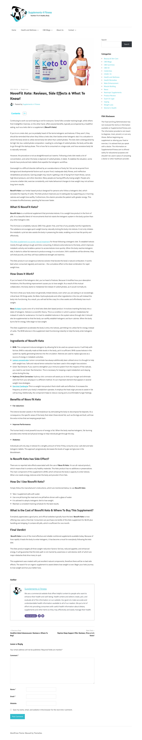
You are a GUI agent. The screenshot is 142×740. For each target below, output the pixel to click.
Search (104, 39)
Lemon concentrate (20, 360)
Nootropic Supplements (113, 92)
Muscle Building (110, 86)
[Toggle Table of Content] (23, 113)
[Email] (42, 615)
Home (14, 30)
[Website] (39, 615)
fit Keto (17, 308)
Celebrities (108, 71)
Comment (14, 655)
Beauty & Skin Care (111, 58)
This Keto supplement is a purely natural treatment (30, 241)
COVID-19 (107, 74)
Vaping (106, 101)
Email (13, 696)
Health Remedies (110, 80)
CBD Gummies (109, 64)
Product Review (110, 95)
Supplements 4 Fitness (31, 104)
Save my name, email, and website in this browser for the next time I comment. (42, 709)
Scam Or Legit (109, 98)
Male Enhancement (111, 83)
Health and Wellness (28, 30)
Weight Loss (24, 89)
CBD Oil (106, 67)
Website (13, 703)
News (106, 89)
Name (13, 689)
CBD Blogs (46, 30)
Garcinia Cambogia (20, 386)
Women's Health (110, 108)
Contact (71, 30)
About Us (60, 30)
